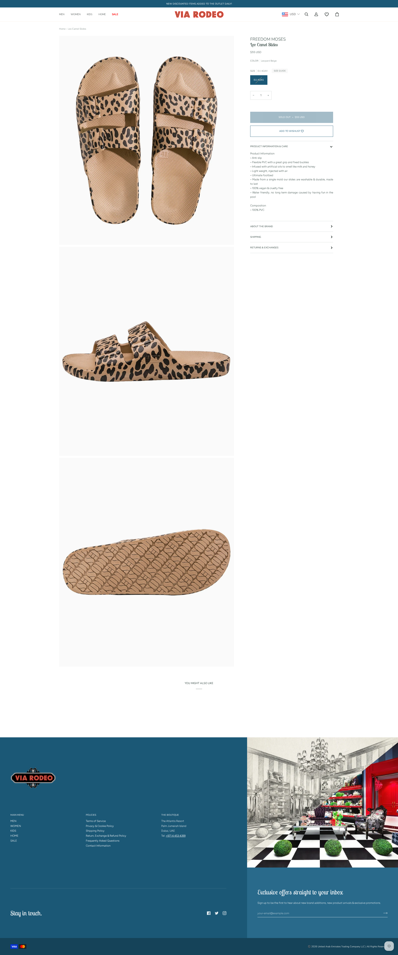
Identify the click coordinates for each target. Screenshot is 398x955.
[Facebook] (209, 913)
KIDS (13, 830)
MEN (13, 821)
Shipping (255, 237)
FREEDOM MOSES (268, 39)
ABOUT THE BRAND (261, 226)
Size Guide (280, 70)
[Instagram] (224, 913)
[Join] (382, 913)
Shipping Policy (95, 830)
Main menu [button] (17, 815)
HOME (14, 835)
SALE (13, 840)
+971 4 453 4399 (176, 835)
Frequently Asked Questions (102, 840)
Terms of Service (96, 821)
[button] (63, 14)
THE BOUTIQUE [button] (170, 815)
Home (62, 28)
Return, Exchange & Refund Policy (106, 835)
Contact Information (98, 845)
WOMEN (15, 826)
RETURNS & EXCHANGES (264, 247)
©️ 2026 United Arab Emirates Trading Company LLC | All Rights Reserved (348, 946)
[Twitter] (216, 913)
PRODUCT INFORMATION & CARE (269, 146)
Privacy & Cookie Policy (100, 826)
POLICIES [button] (91, 815)
